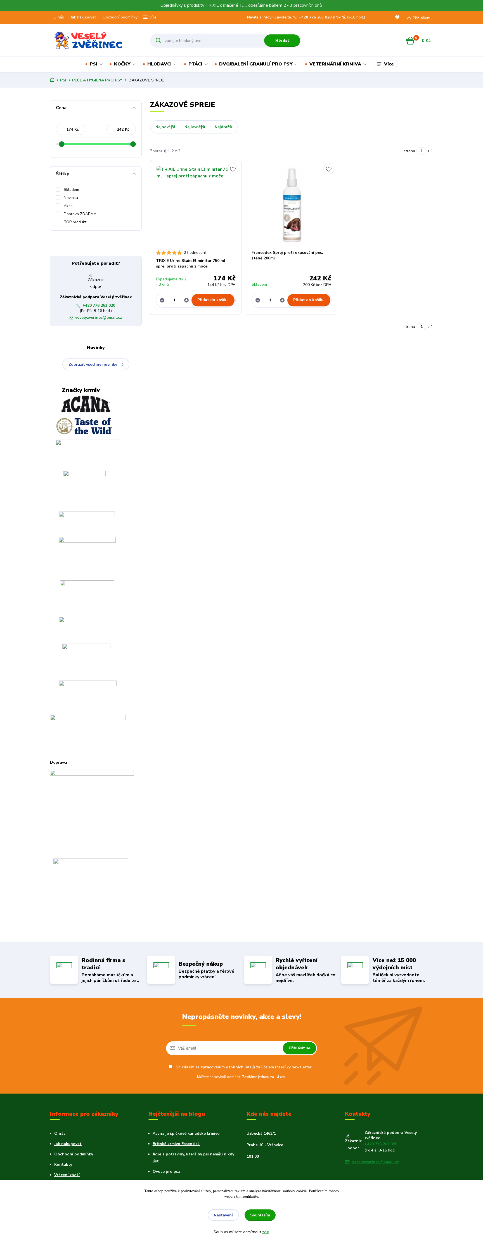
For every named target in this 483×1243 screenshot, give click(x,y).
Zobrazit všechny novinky (92, 364)
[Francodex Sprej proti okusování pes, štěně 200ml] (292, 205)
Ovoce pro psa (166, 1171)
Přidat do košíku (213, 299)
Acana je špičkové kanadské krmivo (187, 1133)
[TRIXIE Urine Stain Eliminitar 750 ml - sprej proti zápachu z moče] (196, 205)
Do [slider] (133, 144)
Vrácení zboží (67, 1175)
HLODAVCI (159, 64)
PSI (93, 64)
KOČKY (122, 64)
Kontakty (63, 1164)
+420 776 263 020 (315, 17)
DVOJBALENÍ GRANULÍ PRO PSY (256, 64)
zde (265, 1232)
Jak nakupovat (83, 17)
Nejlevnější (194, 127)
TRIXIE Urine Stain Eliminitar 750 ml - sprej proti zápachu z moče (192, 263)
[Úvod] (95, 41)
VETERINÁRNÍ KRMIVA (335, 64)
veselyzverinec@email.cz (98, 317)
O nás (58, 17)
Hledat (282, 40)
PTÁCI (195, 64)
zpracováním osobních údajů (228, 1067)
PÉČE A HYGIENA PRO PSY (97, 80)
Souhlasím (260, 1215)
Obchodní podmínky (120, 17)
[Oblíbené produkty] (398, 18)
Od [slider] (61, 144)
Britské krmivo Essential (176, 1143)
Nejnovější (165, 127)
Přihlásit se (299, 1048)
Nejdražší (223, 127)
